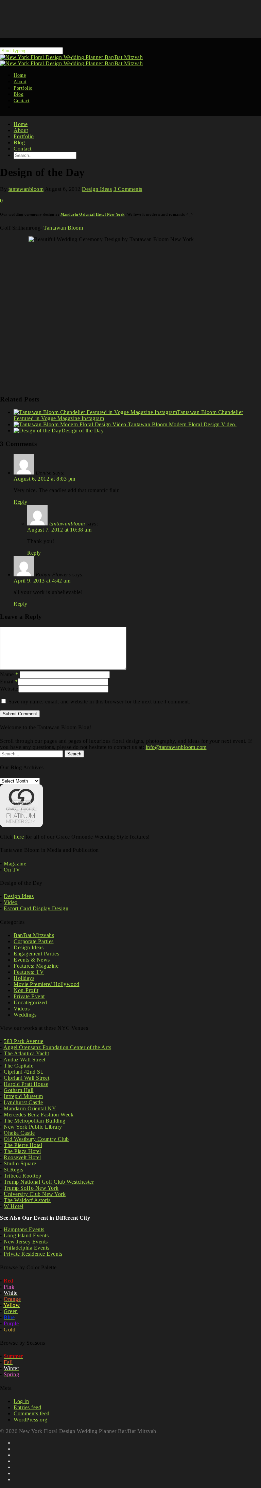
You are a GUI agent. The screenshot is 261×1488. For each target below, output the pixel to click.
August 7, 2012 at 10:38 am (59, 530)
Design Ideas (97, 189)
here (19, 837)
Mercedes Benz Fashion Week (38, 1114)
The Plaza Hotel (22, 1151)
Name (9, 674)
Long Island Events (26, 1235)
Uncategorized (30, 1002)
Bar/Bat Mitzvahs (34, 935)
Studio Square (20, 1163)
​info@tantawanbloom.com (176, 747)
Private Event (29, 996)
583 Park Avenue (24, 1041)
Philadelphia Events (27, 1248)
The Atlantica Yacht (26, 1053)
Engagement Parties (36, 953)
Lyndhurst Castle (23, 1102)
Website (9, 689)
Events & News (32, 960)
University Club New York (35, 1194)
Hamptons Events (24, 1229)
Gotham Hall (19, 1090)
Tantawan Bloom (63, 228)
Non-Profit (26, 990)
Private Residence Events (33, 1254)
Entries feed (27, 1407)
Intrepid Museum (23, 1096)
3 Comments (128, 189)
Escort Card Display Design (36, 908)
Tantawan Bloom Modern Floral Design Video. (182, 424)
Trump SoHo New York (31, 1188)
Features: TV (29, 972)
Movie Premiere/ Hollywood (47, 984)
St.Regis (13, 1169)
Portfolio (24, 136)
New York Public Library (33, 1127)
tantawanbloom (26, 189)
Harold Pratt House (26, 1084)
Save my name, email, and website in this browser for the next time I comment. (99, 701)
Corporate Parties (34, 941)
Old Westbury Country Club (36, 1139)
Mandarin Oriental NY (30, 1108)
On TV (12, 870)
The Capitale (18, 1066)
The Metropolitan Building (35, 1121)
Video (11, 902)
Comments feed (32, 1413)
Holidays (24, 978)
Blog (19, 142)
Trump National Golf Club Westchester (49, 1182)
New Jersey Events (26, 1241)
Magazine (15, 863)
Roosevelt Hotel (22, 1157)
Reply (21, 502)
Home (21, 124)
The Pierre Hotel (23, 1145)
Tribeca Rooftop (22, 1176)
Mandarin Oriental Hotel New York (92, 214)
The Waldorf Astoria (27, 1200)
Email (9, 681)
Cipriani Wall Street (26, 1078)
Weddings (25, 1015)
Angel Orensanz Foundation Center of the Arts (57, 1047)
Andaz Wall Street (24, 1059)
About (21, 130)
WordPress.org (31, 1419)
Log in (21, 1401)
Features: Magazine (36, 966)
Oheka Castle (19, 1133)
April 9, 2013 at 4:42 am (42, 581)
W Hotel (13, 1206)
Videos (22, 1008)
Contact (22, 100)
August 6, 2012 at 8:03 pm (44, 479)
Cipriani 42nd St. (24, 1072)
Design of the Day (83, 430)
